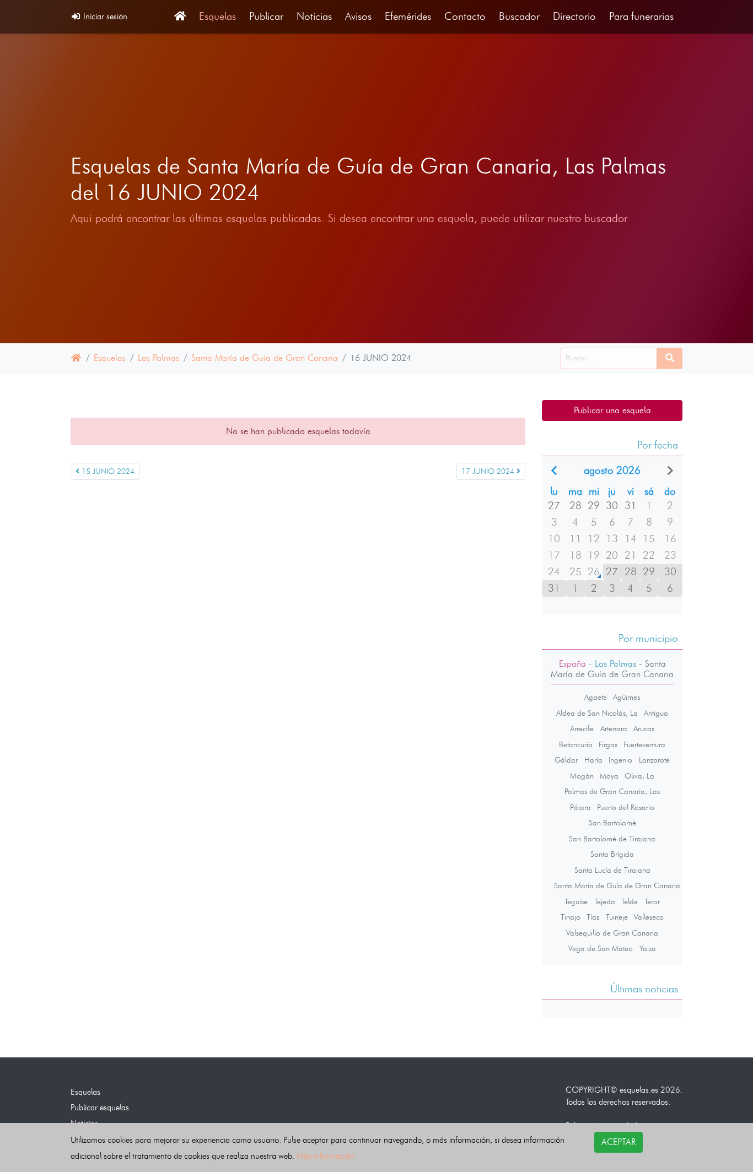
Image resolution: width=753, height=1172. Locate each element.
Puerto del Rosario (625, 807)
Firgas (608, 744)
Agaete (595, 697)
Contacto (465, 16)
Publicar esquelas (100, 1107)
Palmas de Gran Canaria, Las (612, 791)
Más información (325, 1156)
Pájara (580, 807)
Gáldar (566, 760)
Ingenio (620, 760)
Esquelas (217, 16)
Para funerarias (641, 16)
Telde (629, 901)
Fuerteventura (644, 744)
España (572, 663)
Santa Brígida (612, 854)
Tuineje (617, 917)
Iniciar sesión (104, 16)
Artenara (613, 728)
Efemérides (408, 16)
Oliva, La (639, 776)
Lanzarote (654, 760)
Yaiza (647, 948)
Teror (652, 901)
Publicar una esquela (612, 410)
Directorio (574, 16)
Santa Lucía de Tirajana (612, 870)
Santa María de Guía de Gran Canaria (264, 358)
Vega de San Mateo (600, 948)
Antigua (656, 713)
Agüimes (626, 697)
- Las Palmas (611, 663)
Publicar (266, 16)
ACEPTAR (618, 1142)
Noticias (314, 16)
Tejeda (604, 901)
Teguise (576, 901)
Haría (593, 760)
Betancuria (576, 744)
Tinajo (570, 917)
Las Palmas (158, 358)
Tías (593, 917)
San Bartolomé (612, 823)
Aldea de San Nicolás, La (597, 713)
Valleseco (649, 917)
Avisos (358, 16)
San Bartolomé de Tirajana (612, 839)
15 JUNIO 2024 (107, 471)
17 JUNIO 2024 (489, 471)
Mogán (582, 776)
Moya (609, 776)
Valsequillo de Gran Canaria (612, 933)
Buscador (519, 16)
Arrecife (582, 728)
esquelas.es (639, 1089)
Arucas (643, 728)
